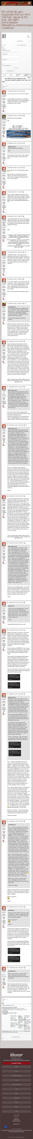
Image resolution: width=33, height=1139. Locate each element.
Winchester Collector (20, 1137)
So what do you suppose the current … (26, 75)
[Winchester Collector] (16, 3)
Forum (11, 75)
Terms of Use (16, 1116)
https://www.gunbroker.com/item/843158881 (18, 93)
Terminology (16, 1098)
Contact (16, 1106)
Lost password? (10, 70)
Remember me (7, 65)
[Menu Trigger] (29, 3)
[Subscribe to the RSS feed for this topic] (30, 77)
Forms (16, 1102)
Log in (16, 1111)
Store (16, 1089)
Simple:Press (16, 1037)
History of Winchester (16, 1084)
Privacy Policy (16, 1115)
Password (5, 59)
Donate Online (16, 1063)
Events (16, 1080)
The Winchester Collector (16, 1075)
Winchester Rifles (18, 75)
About (16, 1071)
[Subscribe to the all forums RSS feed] (3, 1003)
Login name (5, 54)
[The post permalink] (22, 91)
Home (4, 75)
